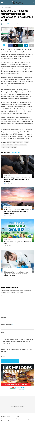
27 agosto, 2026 (8, 183)
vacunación (23, 144)
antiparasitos (11, 142)
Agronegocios (7, 175)
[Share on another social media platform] (31, 45)
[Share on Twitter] (15, 45)
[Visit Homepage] (17, 2)
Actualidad (7, 269)
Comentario (5, 296)
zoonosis (13, 147)
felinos (26, 142)
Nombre (4, 317)
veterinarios (5, 147)
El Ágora (9, 24)
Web (2, 332)
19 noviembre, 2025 (9, 277)
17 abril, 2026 (8, 245)
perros (16, 144)
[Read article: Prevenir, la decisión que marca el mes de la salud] (17, 230)
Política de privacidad (6, 416)
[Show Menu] (2, 2)
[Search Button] (33, 2)
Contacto (17, 416)
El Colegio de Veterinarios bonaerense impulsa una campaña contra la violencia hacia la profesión (16, 273)
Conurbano (8, 7)
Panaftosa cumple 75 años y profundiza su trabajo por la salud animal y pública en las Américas (17, 179)
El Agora (7, 419)
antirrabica (20, 142)
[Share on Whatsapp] (20, 45)
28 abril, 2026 (8, 215)
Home (2, 7)
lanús (3, 144)
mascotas (10, 144)
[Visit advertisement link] (17, 377)
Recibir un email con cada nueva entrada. (12, 356)
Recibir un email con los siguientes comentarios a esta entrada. (16, 350)
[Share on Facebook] (10, 45)
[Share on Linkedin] (26, 45)
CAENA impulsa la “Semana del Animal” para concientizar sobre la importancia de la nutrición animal (17, 211)
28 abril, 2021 (17, 24)
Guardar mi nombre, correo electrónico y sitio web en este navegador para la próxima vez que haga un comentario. (18, 341)
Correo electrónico (7, 324)
